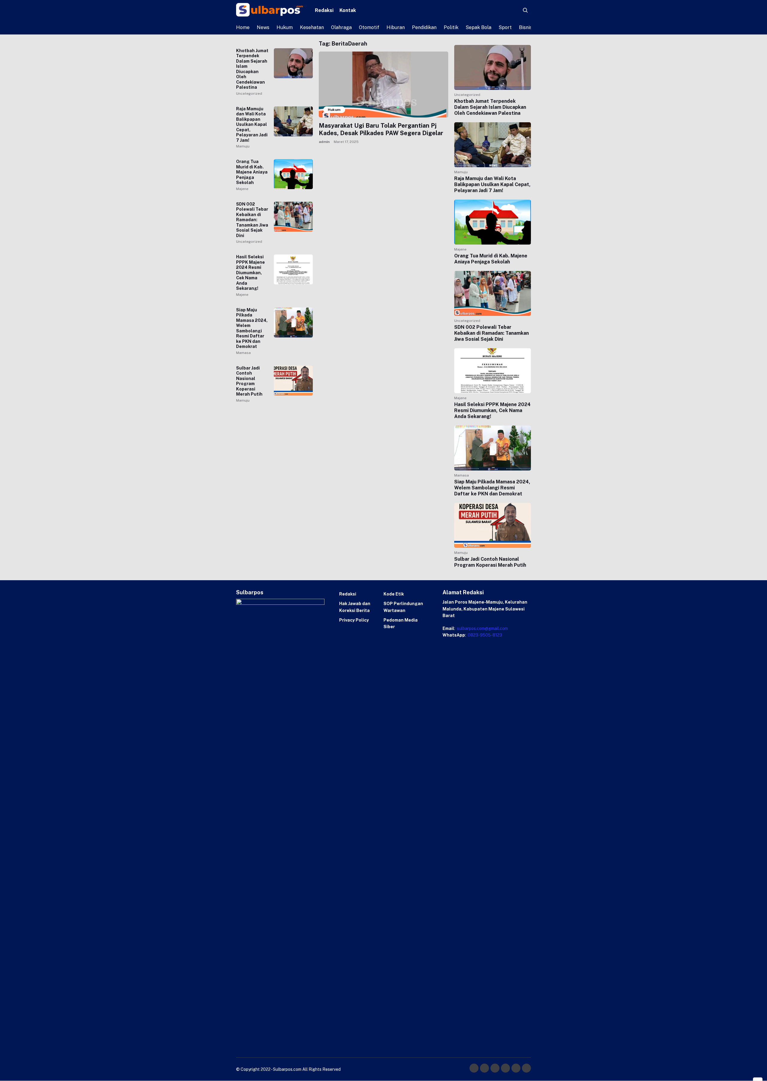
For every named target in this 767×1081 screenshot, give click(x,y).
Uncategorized (249, 93)
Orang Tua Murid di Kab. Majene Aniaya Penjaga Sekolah (252, 172)
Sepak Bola (478, 27)
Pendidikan (424, 27)
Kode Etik (394, 594)
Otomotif (369, 27)
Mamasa (243, 353)
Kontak (347, 10)
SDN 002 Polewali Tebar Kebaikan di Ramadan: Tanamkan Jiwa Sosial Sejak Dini (252, 220)
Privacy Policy (354, 620)
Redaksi (324, 10)
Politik (451, 27)
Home (243, 27)
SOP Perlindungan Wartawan (403, 607)
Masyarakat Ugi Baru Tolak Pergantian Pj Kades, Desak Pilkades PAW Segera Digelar (381, 129)
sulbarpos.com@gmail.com (482, 628)
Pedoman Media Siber (401, 623)
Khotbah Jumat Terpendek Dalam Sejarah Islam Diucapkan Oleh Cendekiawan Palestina (252, 69)
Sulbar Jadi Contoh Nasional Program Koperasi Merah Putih (249, 381)
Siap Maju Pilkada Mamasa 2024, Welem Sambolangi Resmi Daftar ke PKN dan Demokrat (252, 328)
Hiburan (395, 27)
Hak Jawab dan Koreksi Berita (354, 607)
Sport (505, 27)
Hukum (285, 27)
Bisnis (525, 27)
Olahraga (341, 27)
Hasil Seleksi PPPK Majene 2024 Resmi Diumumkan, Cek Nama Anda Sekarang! (250, 272)
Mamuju (243, 146)
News (263, 27)
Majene (242, 189)
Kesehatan (312, 27)
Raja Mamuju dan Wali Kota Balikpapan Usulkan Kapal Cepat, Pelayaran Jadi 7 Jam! (252, 124)
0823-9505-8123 (484, 635)
